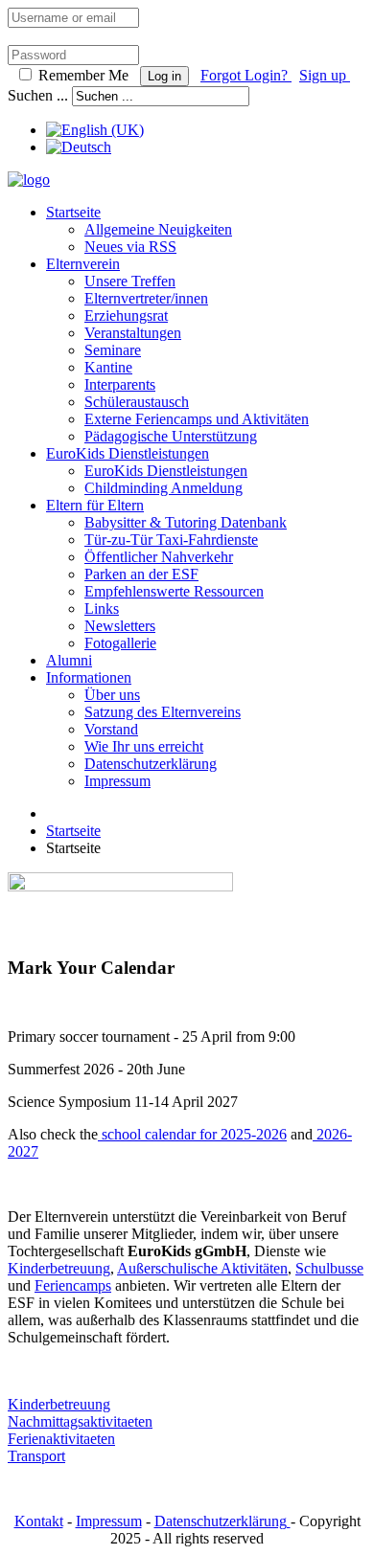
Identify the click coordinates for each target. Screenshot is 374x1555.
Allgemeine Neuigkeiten (158, 229)
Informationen (88, 677)
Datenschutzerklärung (150, 763)
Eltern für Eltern (95, 505)
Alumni (69, 660)
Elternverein (83, 264)
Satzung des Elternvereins (162, 712)
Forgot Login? (246, 75)
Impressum (117, 781)
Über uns (112, 695)
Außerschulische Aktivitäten (202, 1268)
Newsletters (119, 626)
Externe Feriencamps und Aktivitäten (196, 419)
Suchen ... (38, 95)
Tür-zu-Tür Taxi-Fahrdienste (171, 539)
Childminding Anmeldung (163, 488)
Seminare (112, 350)
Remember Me (83, 75)
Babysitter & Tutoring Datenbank (185, 522)
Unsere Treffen (129, 281)
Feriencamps (73, 1285)
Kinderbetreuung (59, 1268)
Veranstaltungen (132, 333)
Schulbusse (329, 1268)
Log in (164, 76)
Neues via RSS (130, 246)
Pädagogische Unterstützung (170, 436)
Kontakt (38, 1521)
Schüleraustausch (136, 402)
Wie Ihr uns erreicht (143, 746)
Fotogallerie (120, 643)
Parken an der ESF (141, 574)
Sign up (324, 75)
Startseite (73, 212)
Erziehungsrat (126, 315)
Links (101, 608)
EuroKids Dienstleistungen (127, 453)
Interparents (119, 384)
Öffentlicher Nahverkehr (158, 557)
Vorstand (111, 729)
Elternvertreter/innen (146, 298)
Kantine (108, 367)
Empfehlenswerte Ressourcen (174, 591)
